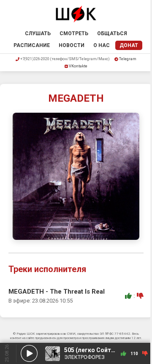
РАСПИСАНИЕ (32, 45)
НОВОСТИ (71, 45)
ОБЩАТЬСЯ (112, 33)
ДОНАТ (128, 45)
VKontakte (78, 66)
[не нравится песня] (140, 295)
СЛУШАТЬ (38, 33)
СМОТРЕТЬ (74, 33)
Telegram (127, 59)
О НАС (101, 45)
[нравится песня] (128, 295)
